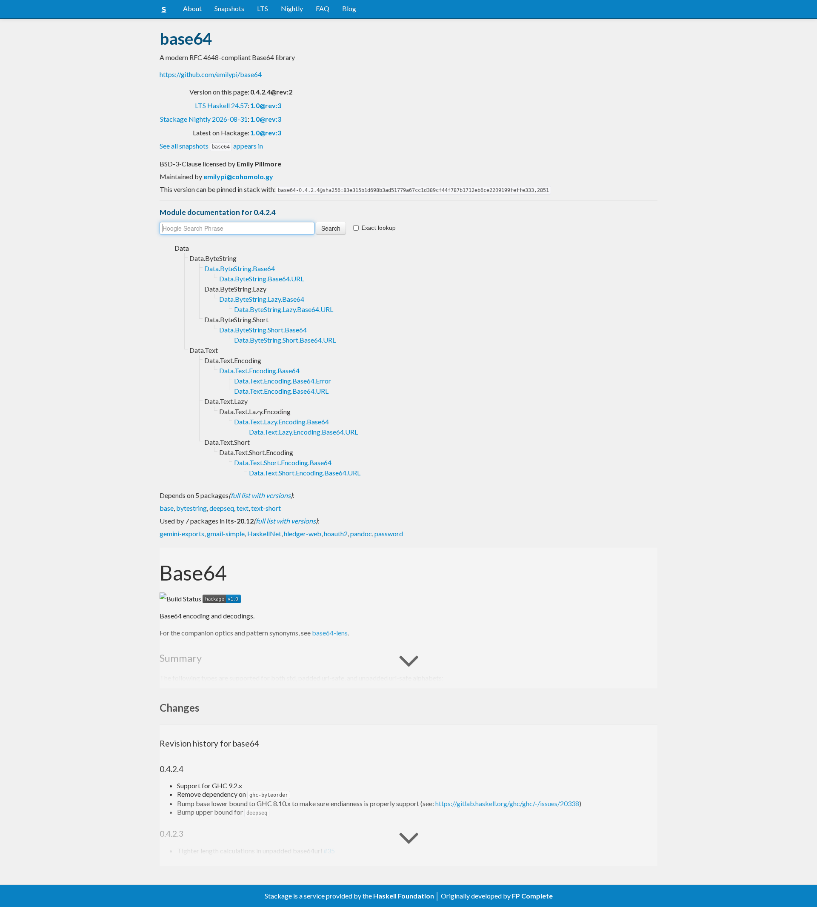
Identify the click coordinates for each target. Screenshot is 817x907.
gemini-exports (182, 533)
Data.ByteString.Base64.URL (261, 279)
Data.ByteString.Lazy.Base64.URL (283, 309)
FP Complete (532, 896)
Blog (349, 8)
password (388, 533)
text (243, 508)
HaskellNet (264, 533)
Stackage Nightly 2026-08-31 (204, 119)
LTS (262, 8)
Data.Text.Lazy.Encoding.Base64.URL (303, 432)
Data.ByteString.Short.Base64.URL (285, 340)
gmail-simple (226, 533)
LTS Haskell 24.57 (221, 105)
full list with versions (261, 495)
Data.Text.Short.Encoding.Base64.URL (304, 473)
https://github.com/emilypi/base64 (211, 74)
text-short (266, 508)
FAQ (322, 8)
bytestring (191, 508)
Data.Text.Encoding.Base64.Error (282, 381)
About (192, 8)
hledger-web (302, 533)
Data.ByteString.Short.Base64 (263, 330)
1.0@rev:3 (265, 105)
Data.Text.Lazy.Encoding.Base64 (281, 422)
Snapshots (229, 8)
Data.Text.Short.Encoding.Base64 (282, 462)
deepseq (221, 508)
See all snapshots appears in (211, 146)
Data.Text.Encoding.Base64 (259, 370)
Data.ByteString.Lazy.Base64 (261, 299)
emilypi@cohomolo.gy (238, 176)
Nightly (292, 8)
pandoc (361, 533)
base (167, 508)
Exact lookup (379, 227)
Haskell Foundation (403, 896)
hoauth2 (336, 533)
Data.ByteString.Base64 (239, 268)
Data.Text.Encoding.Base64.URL (281, 391)
